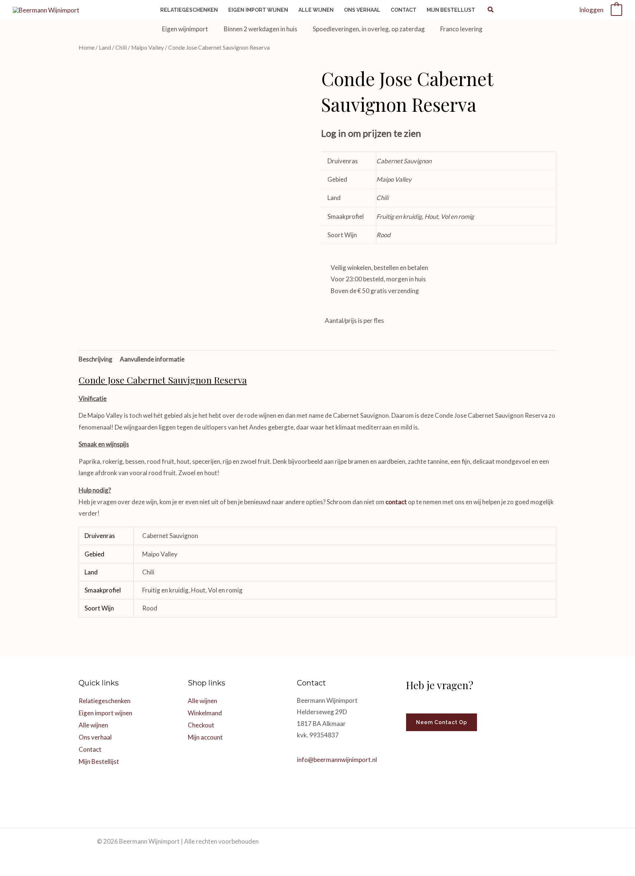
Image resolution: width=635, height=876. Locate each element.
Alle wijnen (93, 725)
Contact (90, 749)
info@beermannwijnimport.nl (337, 759)
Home (86, 47)
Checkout (201, 725)
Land (105, 47)
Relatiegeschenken (104, 701)
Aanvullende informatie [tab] (152, 359)
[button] (491, 10)
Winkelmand (205, 713)
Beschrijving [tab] (95, 359)
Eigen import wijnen (105, 713)
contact (396, 502)
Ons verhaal (95, 737)
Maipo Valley (147, 47)
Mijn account (205, 737)
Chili (121, 47)
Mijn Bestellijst (99, 761)
